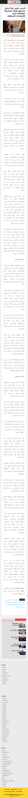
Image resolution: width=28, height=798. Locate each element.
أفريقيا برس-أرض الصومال (18, 602)
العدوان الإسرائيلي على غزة (11, 604)
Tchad (4, 784)
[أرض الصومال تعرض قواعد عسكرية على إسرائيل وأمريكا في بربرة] (22, 645)
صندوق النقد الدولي (20, 607)
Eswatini (4, 705)
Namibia (4, 723)
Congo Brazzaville (7, 761)
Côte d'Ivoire (5, 764)
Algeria (4, 667)
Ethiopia (4, 707)
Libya (3, 671)
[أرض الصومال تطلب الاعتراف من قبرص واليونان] (22, 632)
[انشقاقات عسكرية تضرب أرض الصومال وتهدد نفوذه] (22, 638)
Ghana (4, 711)
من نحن (20, 789)
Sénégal (4, 782)
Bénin (3, 750)
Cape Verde (5, 702)
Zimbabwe (5, 741)
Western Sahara (6, 676)
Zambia (4, 739)
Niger (3, 779)
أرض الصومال (15, 599)
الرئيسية (25, 5)
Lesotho (4, 714)
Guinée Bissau (6, 770)
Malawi (4, 718)
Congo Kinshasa (6, 763)
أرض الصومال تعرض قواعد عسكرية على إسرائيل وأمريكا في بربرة (18, 645)
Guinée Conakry (6, 772)
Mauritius (4, 720)
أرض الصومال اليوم (10, 591)
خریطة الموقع (19, 791)
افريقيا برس (8, 602)
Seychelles (5, 729)
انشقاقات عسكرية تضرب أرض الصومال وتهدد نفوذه (18, 638)
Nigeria (4, 725)
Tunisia (4, 683)
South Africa (5, 732)
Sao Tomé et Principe (8, 780)
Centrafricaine (6, 757)
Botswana (5, 700)
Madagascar (5, 775)
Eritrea (4, 704)
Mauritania (5, 672)
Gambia (4, 709)
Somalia (4, 678)
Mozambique (5, 721)
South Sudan (5, 734)
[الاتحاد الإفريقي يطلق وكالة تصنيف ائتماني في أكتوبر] (22, 625)
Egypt (4, 669)
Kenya (4, 713)
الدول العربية (21, 604)
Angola (4, 698)
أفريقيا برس (15, 593)
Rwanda (4, 727)
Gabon (4, 768)
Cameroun (5, 756)
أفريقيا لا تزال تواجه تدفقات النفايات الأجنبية (18, 651)
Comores (4, 759)
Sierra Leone (5, 730)
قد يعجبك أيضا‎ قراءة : (20, 619)
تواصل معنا (7, 789)
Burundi (4, 754)
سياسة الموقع (14, 789)
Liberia (4, 716)
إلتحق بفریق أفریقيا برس (9, 791)
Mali (3, 777)
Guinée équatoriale (7, 773)
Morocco (4, 674)
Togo (3, 786)
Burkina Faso (5, 752)
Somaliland (5, 680)
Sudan (4, 681)
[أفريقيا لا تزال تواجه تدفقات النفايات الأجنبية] (22, 652)
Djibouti (4, 766)
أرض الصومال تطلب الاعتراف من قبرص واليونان (18, 631)
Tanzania (4, 736)
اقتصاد (21, 5)
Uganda (4, 737)
